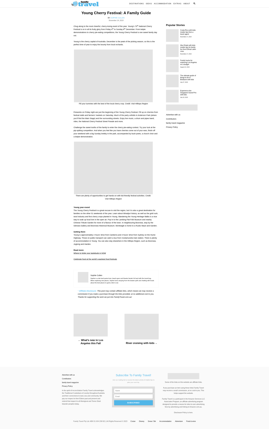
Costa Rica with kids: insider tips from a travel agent (188, 32)
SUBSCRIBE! (133, 403)
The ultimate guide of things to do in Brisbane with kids (188, 77)
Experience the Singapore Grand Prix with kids (188, 93)
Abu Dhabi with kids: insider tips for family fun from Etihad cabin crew (188, 48)
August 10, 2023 (185, 67)
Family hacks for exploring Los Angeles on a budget (188, 62)
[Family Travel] (90, 3)
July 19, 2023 (184, 97)
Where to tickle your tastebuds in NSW (90, 253)
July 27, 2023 (184, 82)
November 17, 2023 (186, 37)
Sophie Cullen (118, 18)
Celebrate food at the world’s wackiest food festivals (95, 259)
